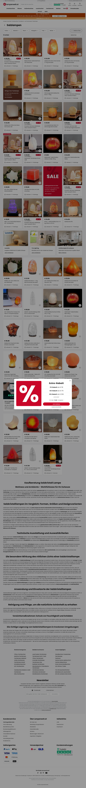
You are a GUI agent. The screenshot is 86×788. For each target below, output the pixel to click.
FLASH (56, 400)
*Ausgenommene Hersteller (56, 406)
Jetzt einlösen (56, 404)
